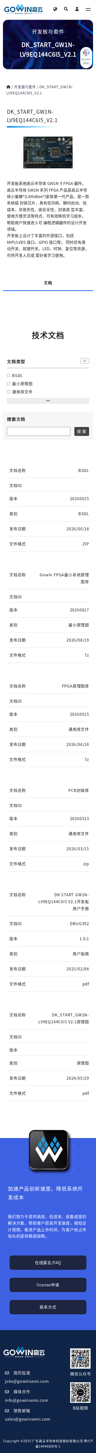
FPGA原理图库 (75, 686)
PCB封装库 (78, 790)
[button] (48, 401)
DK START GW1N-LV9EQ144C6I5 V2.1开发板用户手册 (63, 902)
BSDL (17, 376)
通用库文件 (22, 392)
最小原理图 (22, 384)
